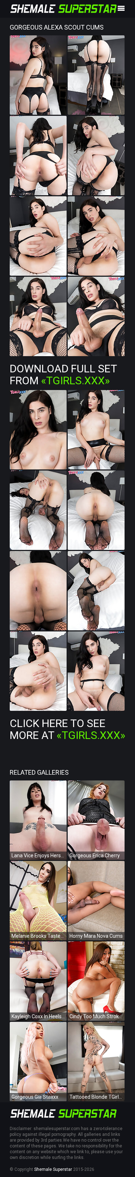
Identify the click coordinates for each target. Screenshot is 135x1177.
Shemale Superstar (53, 1169)
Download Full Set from (63, 374)
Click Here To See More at (67, 729)
